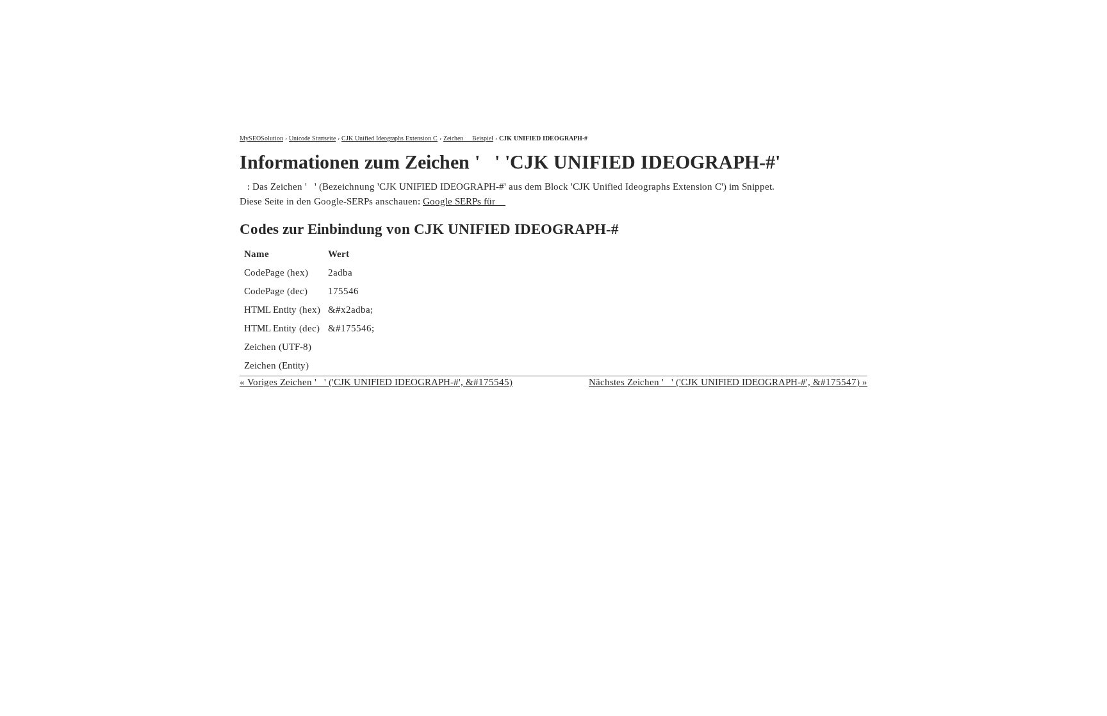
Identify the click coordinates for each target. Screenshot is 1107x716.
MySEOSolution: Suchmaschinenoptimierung (390, 57)
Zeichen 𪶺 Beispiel (468, 138)
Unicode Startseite (312, 138)
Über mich (699, 11)
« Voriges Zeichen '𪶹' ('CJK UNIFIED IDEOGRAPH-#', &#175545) (376, 382)
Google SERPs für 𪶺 (464, 201)
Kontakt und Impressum (799, 11)
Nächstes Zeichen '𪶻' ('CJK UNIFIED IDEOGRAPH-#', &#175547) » (728, 382)
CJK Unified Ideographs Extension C (389, 138)
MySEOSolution (261, 138)
